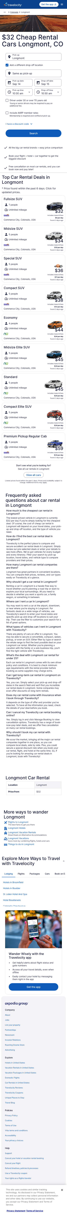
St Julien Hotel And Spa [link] (15, 894)
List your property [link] (12, 1025)
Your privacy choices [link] (14, 1140)
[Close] (62, 1190)
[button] (33, 124)
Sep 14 (16, 84)
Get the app (34, 986)
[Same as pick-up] (33, 73)
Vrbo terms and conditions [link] (16, 1130)
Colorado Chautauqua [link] (14, 906)
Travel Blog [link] (10, 1102)
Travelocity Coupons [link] (14, 1092)
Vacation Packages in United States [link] (20, 1072)
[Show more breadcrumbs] (4, 12)
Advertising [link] (10, 1050)
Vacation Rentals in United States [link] (19, 1068)
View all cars (33, 475)
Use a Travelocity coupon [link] (16, 1173)
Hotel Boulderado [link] (12, 900)
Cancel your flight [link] (12, 1163)
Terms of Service (34, 1210)
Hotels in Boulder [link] (11, 888)
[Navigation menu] (62, 4)
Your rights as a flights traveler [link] (18, 1178)
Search (33, 133)
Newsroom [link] (9, 1035)
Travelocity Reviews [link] (14, 1087)
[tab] (8, 873)
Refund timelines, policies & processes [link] (21, 1168)
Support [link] (8, 1153)
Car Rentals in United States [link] (17, 1082)
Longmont (18, 58)
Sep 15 (45, 84)
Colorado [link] (14, 12)
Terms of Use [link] (10, 1125)
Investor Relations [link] (13, 1040)
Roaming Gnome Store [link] (14, 1045)
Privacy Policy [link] (11, 1115)
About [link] (7, 1015)
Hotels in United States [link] (15, 1063)
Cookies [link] (8, 1120)
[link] (33, 823)
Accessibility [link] (10, 1135)
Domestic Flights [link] (12, 1077)
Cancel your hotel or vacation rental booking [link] (24, 1158)
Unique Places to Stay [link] (14, 1097)
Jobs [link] (7, 1020)
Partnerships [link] (10, 1030)
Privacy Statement (16, 1210)
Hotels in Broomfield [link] (13, 882)
